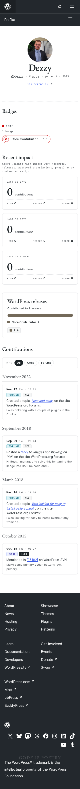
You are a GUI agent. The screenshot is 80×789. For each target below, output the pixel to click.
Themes (47, 613)
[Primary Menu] (70, 19)
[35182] (32, 560)
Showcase (49, 605)
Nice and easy (42, 400)
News (9, 613)
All (18, 362)
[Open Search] (59, 6)
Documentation (17, 651)
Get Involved (51, 644)
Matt (10, 689)
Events (46, 651)
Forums (46, 362)
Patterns (48, 629)
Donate (49, 659)
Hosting (10, 621)
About (9, 605)
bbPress (13, 697)
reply (24, 452)
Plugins (46, 621)
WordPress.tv (17, 667)
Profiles (10, 19)
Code (30, 362)
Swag (47, 667)
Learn (9, 644)
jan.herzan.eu (38, 84)
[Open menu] (73, 6)
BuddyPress (16, 705)
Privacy (10, 629)
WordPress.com (19, 682)
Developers (13, 659)
